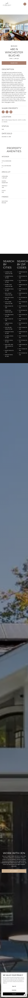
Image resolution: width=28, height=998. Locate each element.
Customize (14, 990)
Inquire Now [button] (14, 63)
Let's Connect (14, 871)
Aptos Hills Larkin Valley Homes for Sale (9, 346)
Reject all (14, 986)
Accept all (14, 994)
